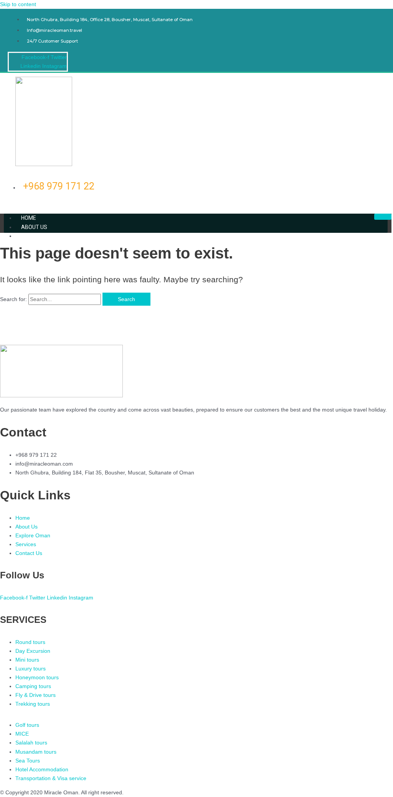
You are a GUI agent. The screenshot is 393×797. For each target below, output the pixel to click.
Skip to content (18, 4)
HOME (28, 218)
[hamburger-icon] (382, 217)
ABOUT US (34, 227)
